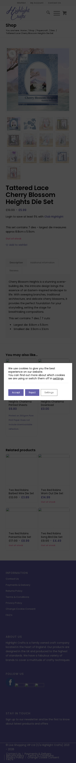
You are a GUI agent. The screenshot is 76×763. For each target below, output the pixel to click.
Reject (32, 392)
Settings (49, 392)
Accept (16, 392)
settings (58, 378)
